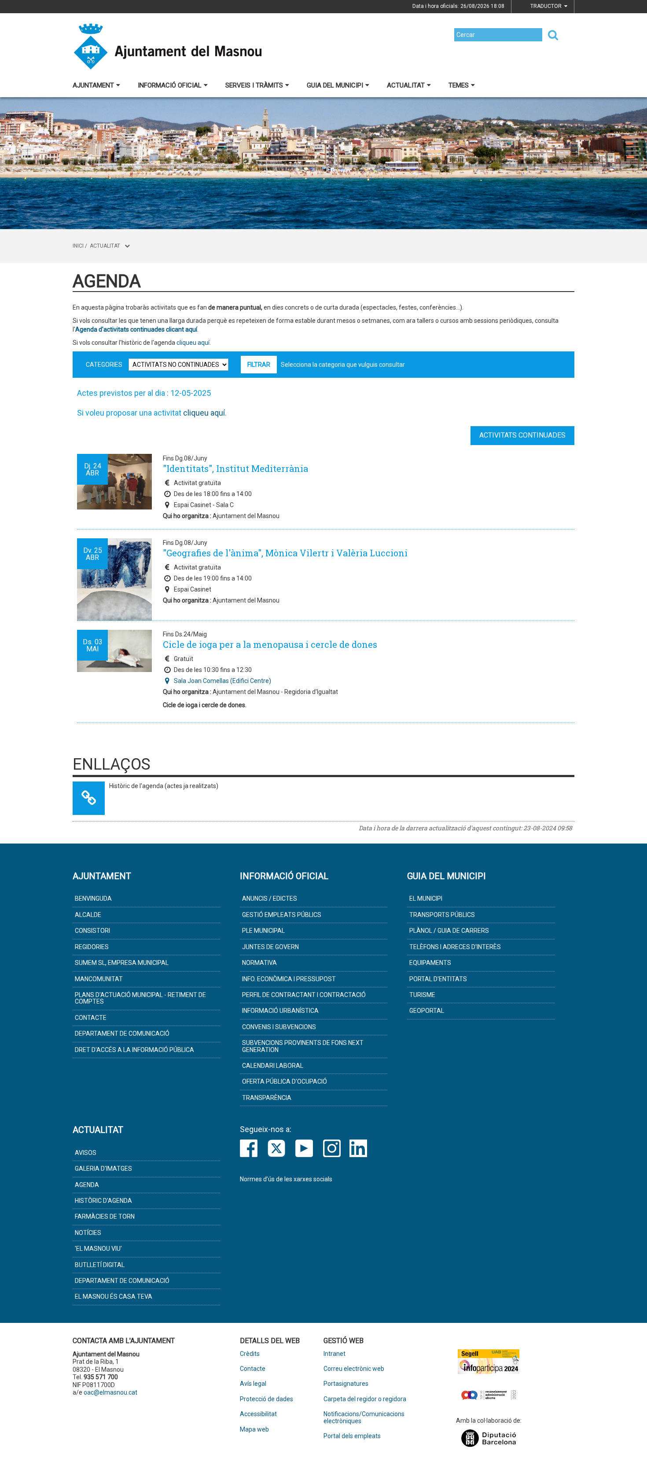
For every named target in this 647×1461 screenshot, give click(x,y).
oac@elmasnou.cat (110, 1392)
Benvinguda (93, 898)
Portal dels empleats (352, 1436)
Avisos (85, 1152)
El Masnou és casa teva (113, 1296)
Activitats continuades (522, 435)
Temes (458, 85)
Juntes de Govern (270, 946)
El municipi (425, 898)
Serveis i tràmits (254, 85)
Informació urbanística (280, 1010)
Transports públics (442, 914)
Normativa (259, 962)
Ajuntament (93, 85)
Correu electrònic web (354, 1369)
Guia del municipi (335, 85)
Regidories (92, 946)
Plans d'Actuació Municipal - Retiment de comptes (140, 998)
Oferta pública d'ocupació (284, 1081)
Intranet (335, 1354)
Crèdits (250, 1354)
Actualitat (406, 85)
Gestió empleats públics (281, 914)
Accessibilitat (258, 1414)
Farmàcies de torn (105, 1216)
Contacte (91, 1017)
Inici (78, 246)
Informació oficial (170, 85)
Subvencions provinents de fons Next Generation (303, 1046)
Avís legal (253, 1384)
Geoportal (426, 1010)
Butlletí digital (100, 1264)
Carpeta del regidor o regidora (365, 1399)
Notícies (88, 1232)
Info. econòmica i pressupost (289, 979)
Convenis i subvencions (279, 1026)
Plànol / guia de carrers (449, 930)
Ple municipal (263, 930)
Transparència (266, 1097)
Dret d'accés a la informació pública (134, 1049)
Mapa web (254, 1429)
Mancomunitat (99, 979)
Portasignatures (346, 1384)
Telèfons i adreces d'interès (455, 946)
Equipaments (430, 962)
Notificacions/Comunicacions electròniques (364, 1417)
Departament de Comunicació (122, 1033)
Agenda (87, 1184)
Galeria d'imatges (103, 1168)
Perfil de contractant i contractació (304, 994)
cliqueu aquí (204, 412)
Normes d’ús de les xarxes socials (286, 1179)
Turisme (422, 994)
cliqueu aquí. (193, 342)
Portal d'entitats (438, 979)
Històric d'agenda (103, 1200)
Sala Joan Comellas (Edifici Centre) (222, 680)
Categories (104, 364)
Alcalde (88, 914)
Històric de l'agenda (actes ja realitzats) (163, 785)
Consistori (92, 930)
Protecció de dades (266, 1399)
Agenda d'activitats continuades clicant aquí (136, 329)
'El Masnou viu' (98, 1248)
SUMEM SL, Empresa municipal (122, 962)
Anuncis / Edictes (269, 898)
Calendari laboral (272, 1065)
